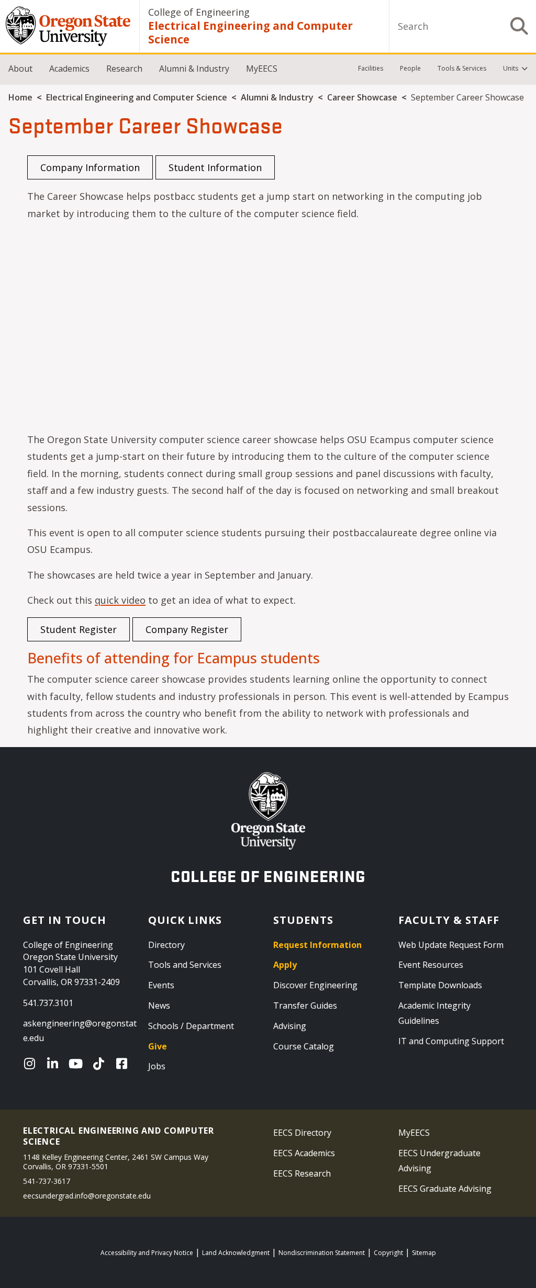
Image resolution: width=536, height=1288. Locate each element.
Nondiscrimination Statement (321, 1252)
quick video (120, 600)
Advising (289, 1026)
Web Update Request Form (451, 945)
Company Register (187, 629)
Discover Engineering (315, 985)
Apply (285, 964)
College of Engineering (199, 12)
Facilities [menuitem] (370, 68)
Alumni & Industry (194, 68)
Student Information (215, 167)
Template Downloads (440, 985)
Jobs (156, 1066)
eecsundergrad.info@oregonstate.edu (87, 1196)
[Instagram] (32, 1063)
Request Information (317, 945)
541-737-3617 (46, 1181)
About (20, 68)
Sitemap (424, 1252)
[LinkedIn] (55, 1063)
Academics (69, 68)
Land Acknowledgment (236, 1252)
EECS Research (302, 1173)
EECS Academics (304, 1153)
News (159, 1005)
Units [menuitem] (510, 68)
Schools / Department (191, 1026)
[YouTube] (78, 1063)
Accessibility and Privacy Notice (146, 1252)
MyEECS (261, 68)
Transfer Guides (305, 1005)
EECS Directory (302, 1132)
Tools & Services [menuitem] (462, 68)
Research (124, 68)
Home (20, 97)
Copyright (388, 1252)
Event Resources (430, 964)
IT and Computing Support (451, 1041)
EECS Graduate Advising (445, 1188)
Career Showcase (362, 97)
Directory (166, 945)
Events (161, 985)
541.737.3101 (48, 1003)
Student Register (78, 629)
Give (157, 1046)
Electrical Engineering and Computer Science (250, 32)
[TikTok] (101, 1063)
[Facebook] (124, 1063)
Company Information (90, 167)
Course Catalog (303, 1046)
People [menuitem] (410, 68)
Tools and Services (184, 964)
